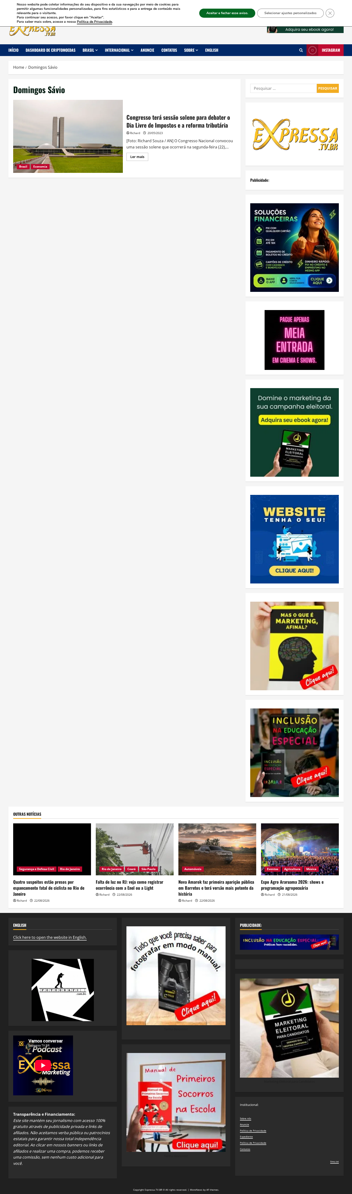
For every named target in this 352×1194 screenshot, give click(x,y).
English (211, 50)
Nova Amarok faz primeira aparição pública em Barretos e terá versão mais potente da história (216, 888)
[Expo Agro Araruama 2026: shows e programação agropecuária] (300, 849)
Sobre (189, 50)
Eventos (272, 869)
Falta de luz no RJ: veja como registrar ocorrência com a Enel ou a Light (129, 885)
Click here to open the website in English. (50, 937)
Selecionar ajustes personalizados (290, 13)
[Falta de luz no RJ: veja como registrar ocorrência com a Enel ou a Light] (135, 849)
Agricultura (292, 869)
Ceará (131, 869)
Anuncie (147, 50)
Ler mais (139, 157)
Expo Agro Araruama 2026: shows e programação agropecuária (292, 885)
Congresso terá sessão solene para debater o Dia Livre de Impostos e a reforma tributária (68, 136)
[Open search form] (301, 50)
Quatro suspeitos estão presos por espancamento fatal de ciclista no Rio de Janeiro (48, 888)
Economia (40, 166)
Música (311, 869)
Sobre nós (245, 1118)
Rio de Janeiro (70, 869)
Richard (135, 133)
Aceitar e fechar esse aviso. (227, 13)
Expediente (246, 1136)
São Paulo (148, 869)
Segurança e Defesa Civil (36, 869)
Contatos (169, 50)
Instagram (331, 50)
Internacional (117, 50)
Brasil (88, 50)
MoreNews (196, 1189)
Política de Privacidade (253, 1130)
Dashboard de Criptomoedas (50, 50)
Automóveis (192, 869)
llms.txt (334, 1161)
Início (13, 50)
